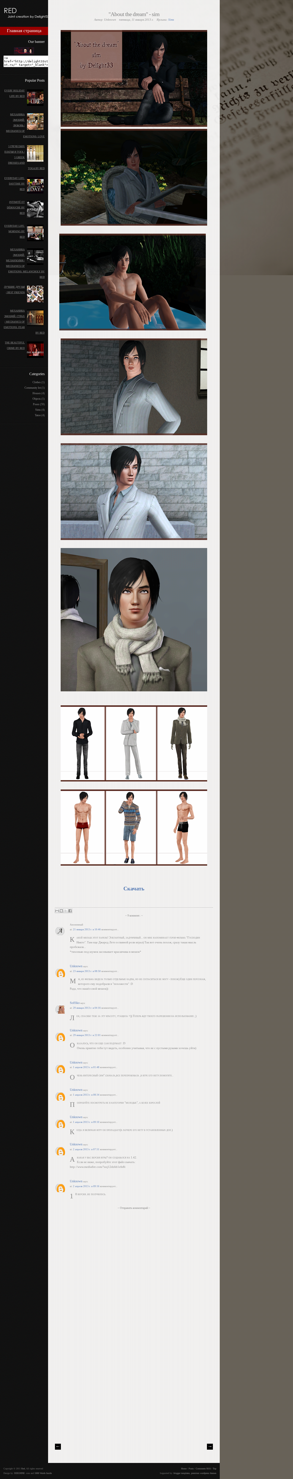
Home (184, 1468)
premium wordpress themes (203, 1473)
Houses (37, 393)
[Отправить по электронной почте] (57, 910)
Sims (171, 19)
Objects (37, 398)
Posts (191, 1468)
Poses (36, 404)
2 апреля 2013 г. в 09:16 (86, 1186)
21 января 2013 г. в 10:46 (87, 929)
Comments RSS (203, 1468)
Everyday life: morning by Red (14, 231)
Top (214, 1468)
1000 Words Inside (43, 1473)
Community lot (32, 387)
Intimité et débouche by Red (16, 207)
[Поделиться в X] (65, 910)
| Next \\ (210, 1447)
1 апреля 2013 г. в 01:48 (86, 1067)
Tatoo (38, 415)
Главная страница (24, 30)
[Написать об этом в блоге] (61, 910)
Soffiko (75, 1003)
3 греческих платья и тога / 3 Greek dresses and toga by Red (24, 157)
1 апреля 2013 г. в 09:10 (86, 1122)
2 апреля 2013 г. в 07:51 (86, 1149)
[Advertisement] (89, 1406)
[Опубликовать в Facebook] (70, 910)
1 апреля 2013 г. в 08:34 (86, 1094)
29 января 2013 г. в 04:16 (87, 1007)
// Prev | (58, 1447)
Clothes (37, 382)
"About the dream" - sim (134, 14)
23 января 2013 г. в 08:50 (87, 971)
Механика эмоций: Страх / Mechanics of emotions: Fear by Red (24, 321)
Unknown (76, 966)
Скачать (133, 889)
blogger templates (182, 1473)
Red (23, 1468)
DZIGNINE (19, 1473)
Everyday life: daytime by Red (14, 184)
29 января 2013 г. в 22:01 (87, 1035)
